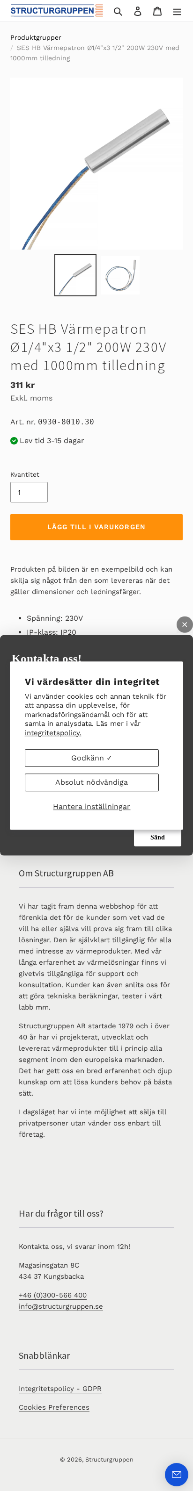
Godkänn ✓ (91, 757)
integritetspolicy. (53, 733)
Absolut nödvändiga (91, 782)
